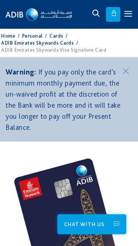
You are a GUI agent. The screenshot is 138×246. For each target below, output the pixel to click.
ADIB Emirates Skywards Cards (37, 43)
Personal (32, 36)
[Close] (127, 71)
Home (8, 36)
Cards (56, 36)
